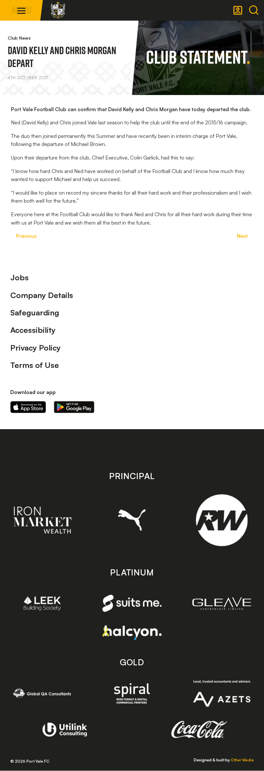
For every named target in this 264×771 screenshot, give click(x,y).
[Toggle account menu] (237, 10)
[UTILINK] (65, 729)
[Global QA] (42, 693)
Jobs (19, 277)
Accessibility (33, 330)
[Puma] (132, 520)
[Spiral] (132, 693)
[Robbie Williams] (221, 520)
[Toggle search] (253, 10)
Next (242, 236)
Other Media (242, 759)
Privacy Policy (35, 347)
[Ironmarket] (42, 520)
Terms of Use (34, 365)
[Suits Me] (132, 603)
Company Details (41, 295)
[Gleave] (221, 603)
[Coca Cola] (199, 729)
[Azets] (221, 693)
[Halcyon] (132, 632)
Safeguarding (34, 312)
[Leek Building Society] (42, 603)
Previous (26, 236)
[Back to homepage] (58, 10)
